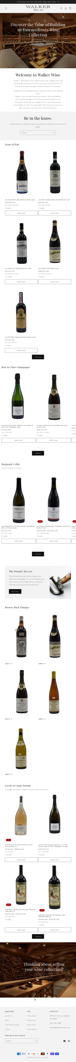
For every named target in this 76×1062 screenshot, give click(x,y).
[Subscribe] (53, 132)
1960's (40, 663)
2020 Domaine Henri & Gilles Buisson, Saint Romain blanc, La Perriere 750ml (18, 527)
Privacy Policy (31, 1016)
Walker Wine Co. (36, 1057)
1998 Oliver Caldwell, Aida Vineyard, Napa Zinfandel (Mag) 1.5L (51, 915)
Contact (7, 1029)
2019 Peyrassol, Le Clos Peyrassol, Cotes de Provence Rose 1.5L (19, 845)
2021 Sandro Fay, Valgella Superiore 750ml (18, 268)
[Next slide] (46, 1000)
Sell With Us (9, 1016)
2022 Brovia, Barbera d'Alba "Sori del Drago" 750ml (54, 200)
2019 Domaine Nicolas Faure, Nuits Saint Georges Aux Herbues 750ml (54, 527)
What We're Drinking (12, 1025)
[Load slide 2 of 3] (38, 999)
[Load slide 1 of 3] (35, 999)
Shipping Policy (32, 1029)
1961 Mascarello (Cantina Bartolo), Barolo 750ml (20, 200)
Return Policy (31, 1025)
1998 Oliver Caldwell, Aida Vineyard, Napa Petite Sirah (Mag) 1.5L (20, 910)
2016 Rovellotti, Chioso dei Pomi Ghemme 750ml (20, 337)
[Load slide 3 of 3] (40, 999)
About (7, 1020)
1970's (7, 719)
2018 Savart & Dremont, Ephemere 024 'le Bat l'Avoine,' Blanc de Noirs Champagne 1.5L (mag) (53, 845)
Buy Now (15, 591)
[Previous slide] (30, 1000)
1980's (40, 719)
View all (38, 357)
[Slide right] (42, 448)
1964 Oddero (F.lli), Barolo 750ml (48, 268)
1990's (7, 774)
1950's (7, 663)
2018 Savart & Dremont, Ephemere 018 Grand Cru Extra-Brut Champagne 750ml (17, 426)
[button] (6, 8)
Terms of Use (31, 1020)
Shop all (38, 41)
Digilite (46, 1057)
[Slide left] (33, 448)
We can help (44, 976)
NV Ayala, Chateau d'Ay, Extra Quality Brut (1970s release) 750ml (52, 426)
